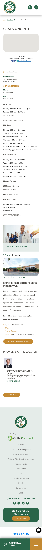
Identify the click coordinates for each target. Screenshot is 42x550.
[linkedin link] (18, 503)
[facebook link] (14, 503)
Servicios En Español (21, 449)
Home (21, 444)
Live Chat (38, 530)
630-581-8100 (13, 194)
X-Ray (7, 328)
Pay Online (21, 469)
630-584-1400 (8, 92)
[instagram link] (27, 503)
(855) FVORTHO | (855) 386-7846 (21, 499)
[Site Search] (36, 7)
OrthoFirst (8, 334)
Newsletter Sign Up (21, 478)
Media (21, 483)
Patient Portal (21, 464)
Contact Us (21, 488)
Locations (10, 20)
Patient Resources (21, 454)
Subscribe (21, 518)
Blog (21, 493)
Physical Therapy (11, 331)
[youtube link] (23, 503)
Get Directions (11, 86)
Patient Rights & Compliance (21, 459)
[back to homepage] (4, 20)
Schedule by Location (18, 341)
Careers (21, 473)
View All (12, 394)
